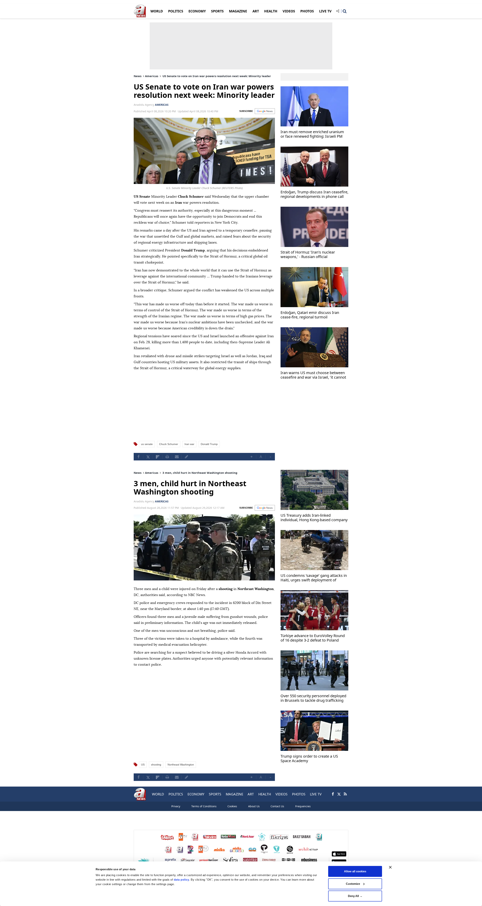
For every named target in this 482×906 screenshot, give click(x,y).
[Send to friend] (177, 457)
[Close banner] (390, 867)
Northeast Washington (181, 764)
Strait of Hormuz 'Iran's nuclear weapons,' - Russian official (308, 254)
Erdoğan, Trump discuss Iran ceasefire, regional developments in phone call (314, 194)
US (143, 764)
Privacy (175, 806)
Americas (151, 76)
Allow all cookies (355, 871)
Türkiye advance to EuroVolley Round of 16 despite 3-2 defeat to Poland (313, 638)
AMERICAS (162, 104)
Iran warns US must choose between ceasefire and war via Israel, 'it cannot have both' (313, 375)
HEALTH (270, 11)
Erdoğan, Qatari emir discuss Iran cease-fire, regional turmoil (310, 315)
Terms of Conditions (204, 806)
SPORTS (217, 11)
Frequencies (303, 806)
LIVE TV (325, 11)
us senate (147, 444)
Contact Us (277, 806)
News (137, 76)
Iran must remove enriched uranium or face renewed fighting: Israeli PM (312, 134)
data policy (181, 879)
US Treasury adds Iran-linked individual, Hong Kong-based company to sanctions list (314, 518)
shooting (156, 764)
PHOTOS (307, 11)
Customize (353, 883)
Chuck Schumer (168, 444)
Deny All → (355, 896)
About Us (254, 806)
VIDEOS (289, 11)
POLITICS (175, 11)
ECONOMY (197, 11)
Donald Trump (209, 444)
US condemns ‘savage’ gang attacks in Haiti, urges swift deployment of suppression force (314, 578)
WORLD (156, 11)
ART (255, 11)
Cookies (232, 806)
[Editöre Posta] (186, 457)
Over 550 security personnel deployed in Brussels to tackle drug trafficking (313, 698)
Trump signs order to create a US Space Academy (309, 758)
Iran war (189, 444)
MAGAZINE (238, 11)
